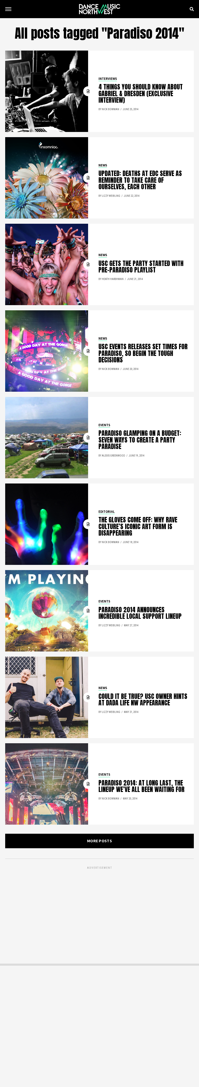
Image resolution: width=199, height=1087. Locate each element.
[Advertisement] (99, 906)
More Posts (99, 841)
